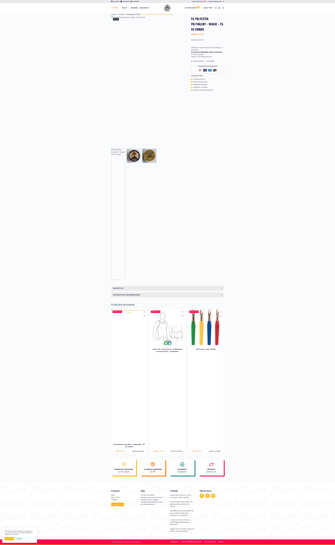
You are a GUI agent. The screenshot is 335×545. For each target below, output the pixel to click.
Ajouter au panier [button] (138, 451)
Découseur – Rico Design (206, 349)
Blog (113, 495)
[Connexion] (223, 8)
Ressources (144, 8)
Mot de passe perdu (148, 504)
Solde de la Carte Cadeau (149, 500)
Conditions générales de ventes (152, 502)
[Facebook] (202, 496)
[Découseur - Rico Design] (206, 327)
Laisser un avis (117, 504)
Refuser (18, 538)
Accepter (9, 538)
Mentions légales (210, 542)
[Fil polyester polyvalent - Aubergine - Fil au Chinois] (129, 374)
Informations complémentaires (126, 295)
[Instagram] (213, 496)
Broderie (134, 8)
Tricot (124, 8)
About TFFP (208, 8)
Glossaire (114, 500)
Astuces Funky (192, 8)
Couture (114, 8)
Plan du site (175, 542)
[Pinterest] (207, 496)
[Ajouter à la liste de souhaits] (144, 312)
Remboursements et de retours (152, 497)
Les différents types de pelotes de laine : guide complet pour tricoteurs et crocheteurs (182, 513)
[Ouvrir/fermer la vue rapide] (144, 316)
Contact (221, 542)
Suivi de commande (148, 495)
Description (118, 288)
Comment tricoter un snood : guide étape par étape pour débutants (180, 522)
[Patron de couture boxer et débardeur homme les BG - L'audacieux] (167, 327)
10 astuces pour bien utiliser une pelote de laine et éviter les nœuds (181, 504)
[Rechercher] (216, 8)
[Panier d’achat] (219, 8)
